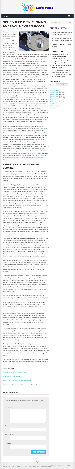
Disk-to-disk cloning (9, 86)
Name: (7, 426)
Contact (61, 466)
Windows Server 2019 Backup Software (15, 372)
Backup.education (55, 106)
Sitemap (52, 108)
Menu (6, 16)
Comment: (8, 407)
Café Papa (20, 466)
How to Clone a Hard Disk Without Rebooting (17, 380)
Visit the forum (54, 90)
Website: (8, 443)
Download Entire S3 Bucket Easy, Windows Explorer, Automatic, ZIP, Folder (60, 56)
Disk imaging (41, 86)
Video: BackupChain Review (11, 376)
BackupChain (7, 65)
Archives (52, 85)
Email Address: (10, 434)
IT (17, 29)
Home (53, 466)
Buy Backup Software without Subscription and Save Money (21, 385)
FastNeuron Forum (56, 104)
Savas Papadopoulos (9, 29)
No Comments (23, 29)
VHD (41, 128)
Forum (69, 466)
